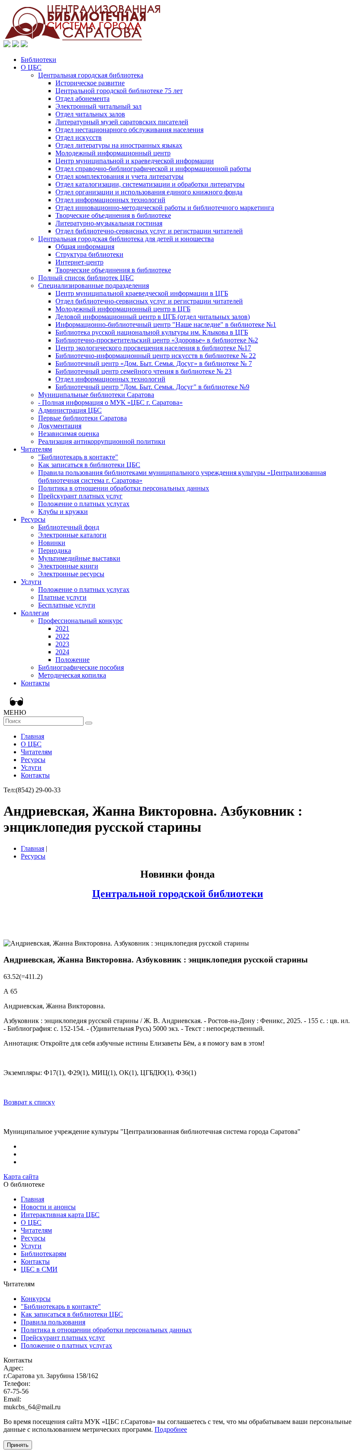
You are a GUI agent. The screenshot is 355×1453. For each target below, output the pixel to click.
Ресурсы (33, 519)
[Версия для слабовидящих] (14, 701)
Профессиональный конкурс (80, 620)
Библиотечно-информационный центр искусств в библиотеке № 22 (155, 355)
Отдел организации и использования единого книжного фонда (148, 192)
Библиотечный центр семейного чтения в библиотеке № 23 (143, 371)
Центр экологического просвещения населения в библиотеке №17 (153, 348)
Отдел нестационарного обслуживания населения (129, 129)
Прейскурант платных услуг (80, 496)
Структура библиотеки (89, 254)
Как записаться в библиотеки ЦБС (89, 464)
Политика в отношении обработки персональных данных (123, 488)
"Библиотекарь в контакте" (78, 457)
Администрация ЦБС (70, 410)
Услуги (31, 581)
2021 (62, 628)
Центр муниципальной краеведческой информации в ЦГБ (141, 293)
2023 (62, 644)
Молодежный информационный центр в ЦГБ (122, 309)
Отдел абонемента (82, 98)
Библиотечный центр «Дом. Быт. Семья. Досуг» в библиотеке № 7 (153, 363)
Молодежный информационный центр (113, 153)
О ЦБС (31, 67)
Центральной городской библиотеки (177, 893)
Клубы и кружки (63, 511)
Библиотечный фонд (68, 527)
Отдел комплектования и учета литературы (119, 176)
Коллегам (35, 613)
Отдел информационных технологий (110, 199)
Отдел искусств (78, 137)
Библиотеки (38, 59)
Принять (18, 1445)
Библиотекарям (43, 1253)
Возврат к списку (29, 1102)
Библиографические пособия (81, 667)
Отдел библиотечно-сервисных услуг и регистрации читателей (149, 231)
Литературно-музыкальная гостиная (108, 223)
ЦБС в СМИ (39, 1269)
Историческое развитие (90, 83)
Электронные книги (68, 566)
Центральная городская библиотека (90, 75)
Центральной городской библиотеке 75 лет (119, 90)
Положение (72, 659)
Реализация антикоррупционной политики (101, 441)
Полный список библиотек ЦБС (86, 277)
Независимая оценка (68, 433)
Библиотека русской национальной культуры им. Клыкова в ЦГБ (151, 332)
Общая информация (84, 246)
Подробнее (171, 1429)
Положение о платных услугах (83, 503)
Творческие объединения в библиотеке (113, 215)
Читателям (36, 449)
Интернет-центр (79, 262)
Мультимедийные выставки (79, 558)
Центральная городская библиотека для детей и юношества (126, 238)
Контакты (35, 683)
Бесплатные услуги (66, 605)
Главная (32, 736)
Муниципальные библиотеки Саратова (96, 394)
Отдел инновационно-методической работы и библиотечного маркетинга (164, 207)
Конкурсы (36, 1298)
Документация (59, 425)
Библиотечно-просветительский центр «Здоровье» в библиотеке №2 (156, 340)
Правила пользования (53, 1322)
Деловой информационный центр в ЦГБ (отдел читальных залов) (152, 316)
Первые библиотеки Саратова (82, 418)
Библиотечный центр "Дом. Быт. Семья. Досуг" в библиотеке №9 (152, 387)
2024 (62, 651)
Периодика (54, 550)
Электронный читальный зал (98, 106)
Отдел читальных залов (90, 114)
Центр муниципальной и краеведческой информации (134, 161)
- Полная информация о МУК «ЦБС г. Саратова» (110, 402)
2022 (62, 636)
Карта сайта (21, 1176)
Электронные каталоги (72, 535)
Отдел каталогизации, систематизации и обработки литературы (150, 184)
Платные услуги (62, 597)
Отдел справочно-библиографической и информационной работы (153, 168)
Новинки (51, 542)
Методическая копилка (72, 675)
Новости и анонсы (48, 1207)
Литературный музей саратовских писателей (121, 122)
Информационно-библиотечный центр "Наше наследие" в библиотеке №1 (165, 324)
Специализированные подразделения (93, 285)
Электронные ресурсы (71, 574)
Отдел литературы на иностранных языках (118, 145)
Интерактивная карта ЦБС (60, 1214)
